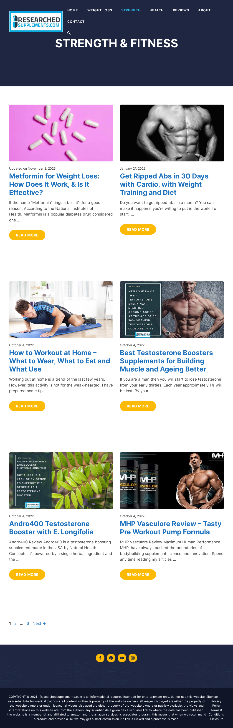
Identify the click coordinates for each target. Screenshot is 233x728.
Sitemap (212, 696)
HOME (72, 10)
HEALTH (157, 10)
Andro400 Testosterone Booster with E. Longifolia (51, 528)
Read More (27, 235)
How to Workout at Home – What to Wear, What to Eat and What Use (59, 361)
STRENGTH (131, 10)
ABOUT (204, 10)
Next (39, 623)
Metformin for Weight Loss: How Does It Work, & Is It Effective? (54, 184)
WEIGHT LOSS (99, 10)
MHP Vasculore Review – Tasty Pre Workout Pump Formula (171, 528)
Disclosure (216, 719)
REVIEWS (181, 10)
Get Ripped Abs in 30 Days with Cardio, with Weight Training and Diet (164, 184)
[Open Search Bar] (69, 33)
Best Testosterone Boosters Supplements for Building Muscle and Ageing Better (166, 361)
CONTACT (76, 21)
